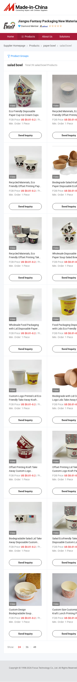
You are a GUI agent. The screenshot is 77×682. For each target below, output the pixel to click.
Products (30, 36)
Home (10, 36)
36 (27, 647)
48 (34, 647)
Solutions (64, 36)
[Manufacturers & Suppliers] (26, 7)
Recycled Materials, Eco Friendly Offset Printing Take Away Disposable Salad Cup (24, 257)
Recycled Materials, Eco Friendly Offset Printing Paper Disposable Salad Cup (25, 186)
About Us (47, 36)
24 (19, 647)
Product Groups (19, 56)
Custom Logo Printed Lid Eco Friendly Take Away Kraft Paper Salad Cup (25, 399)
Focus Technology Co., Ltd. (45, 667)
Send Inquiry (25, 135)
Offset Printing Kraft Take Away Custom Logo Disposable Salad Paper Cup (24, 470)
